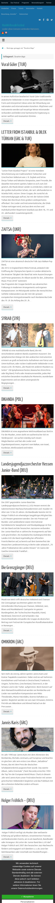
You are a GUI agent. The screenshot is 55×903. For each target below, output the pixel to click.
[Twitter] (52, 20)
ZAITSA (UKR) (11, 229)
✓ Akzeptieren (27, 896)
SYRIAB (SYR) (10, 318)
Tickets (20, 8)
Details (6, 121)
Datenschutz (23, 14)
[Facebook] (44, 20)
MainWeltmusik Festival (13, 25)
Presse (13, 8)
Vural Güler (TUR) (14, 64)
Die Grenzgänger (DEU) (17, 567)
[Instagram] (48, 20)
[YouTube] (40, 20)
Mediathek (5, 8)
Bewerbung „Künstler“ (9, 14)
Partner (48, 3)
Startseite (4, 3)
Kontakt (39, 8)
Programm (25, 3)
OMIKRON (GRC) (12, 641)
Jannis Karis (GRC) (14, 722)
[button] (27, 81)
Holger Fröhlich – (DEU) (18, 800)
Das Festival (15, 3)
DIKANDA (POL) (12, 399)
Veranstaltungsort (37, 3)
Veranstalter (30, 8)
